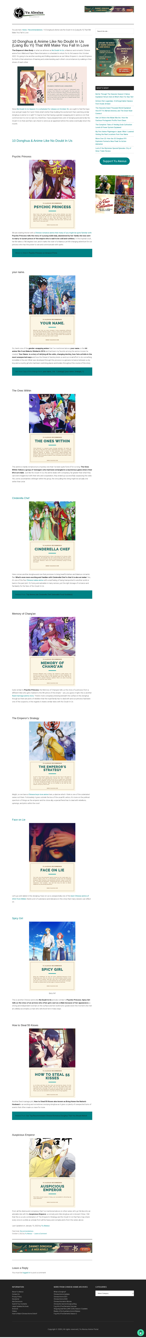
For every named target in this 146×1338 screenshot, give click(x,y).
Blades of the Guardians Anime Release (67, 1311)
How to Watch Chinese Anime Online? (24, 1313)
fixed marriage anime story (23, 696)
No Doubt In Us (58, 50)
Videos (14, 1311)
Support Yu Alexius (114, 161)
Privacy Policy (17, 1297)
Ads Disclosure (17, 1301)
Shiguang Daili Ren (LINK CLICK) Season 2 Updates (71, 1309)
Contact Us (16, 1294)
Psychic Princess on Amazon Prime (43, 253)
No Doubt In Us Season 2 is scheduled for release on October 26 (43, 109)
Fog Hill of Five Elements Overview (65, 1306)
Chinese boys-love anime (39, 794)
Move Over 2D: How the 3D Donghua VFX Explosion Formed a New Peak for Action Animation (110, 141)
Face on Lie (18, 819)
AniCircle (15, 1309)
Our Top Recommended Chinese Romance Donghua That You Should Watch (56, 1116)
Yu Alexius (45, 1226)
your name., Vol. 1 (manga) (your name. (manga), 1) (63, 371)
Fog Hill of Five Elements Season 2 (65, 1313)
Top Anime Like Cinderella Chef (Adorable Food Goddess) (49, 594)
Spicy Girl (17, 918)
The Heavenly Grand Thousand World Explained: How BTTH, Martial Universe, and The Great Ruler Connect (113, 111)
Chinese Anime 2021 (60, 1297)
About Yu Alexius (17, 1292)
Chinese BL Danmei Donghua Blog (65, 1304)
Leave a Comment (40, 1233)
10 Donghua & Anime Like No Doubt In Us (42, 140)
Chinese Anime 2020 (60, 1299)
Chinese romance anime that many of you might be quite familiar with (63, 233)
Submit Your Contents (19, 1304)
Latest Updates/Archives (20, 1306)
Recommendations (26, 1231)
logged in (26, 1273)
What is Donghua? (60, 1292)
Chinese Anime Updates (62, 1294)
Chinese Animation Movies (63, 1301)
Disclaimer (15, 1299)
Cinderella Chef (20, 498)
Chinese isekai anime (35, 580)
